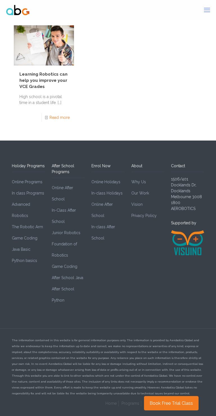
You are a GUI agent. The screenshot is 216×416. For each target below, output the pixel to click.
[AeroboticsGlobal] (18, 10)
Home (111, 403)
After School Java (67, 277)
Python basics (24, 260)
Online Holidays (105, 182)
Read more (60, 117)
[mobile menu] (207, 10)
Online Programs (27, 182)
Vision (137, 204)
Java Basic (21, 249)
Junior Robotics (66, 232)
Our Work (140, 193)
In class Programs (28, 193)
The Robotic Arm (27, 227)
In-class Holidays (107, 193)
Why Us (138, 182)
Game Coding (24, 238)
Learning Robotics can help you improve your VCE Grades (43, 80)
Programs (130, 403)
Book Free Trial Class (171, 403)
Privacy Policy (144, 215)
